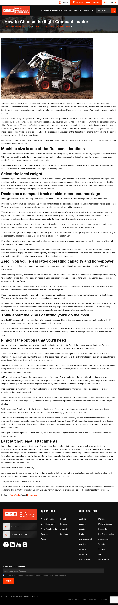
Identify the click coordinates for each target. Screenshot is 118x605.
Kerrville (82, 549)
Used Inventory (48, 524)
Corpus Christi (85, 539)
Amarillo (83, 524)
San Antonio (103, 539)
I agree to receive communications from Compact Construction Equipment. (37, 575)
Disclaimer (103, 600)
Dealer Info (87, 10)
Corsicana (83, 544)
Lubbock (83, 554)
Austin (82, 529)
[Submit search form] (113, 10)
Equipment (45, 10)
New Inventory (47, 519)
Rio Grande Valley (106, 534)
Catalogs (64, 534)
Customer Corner (24, 26)
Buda (81, 534)
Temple (101, 544)
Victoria (101, 549)
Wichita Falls (103, 559)
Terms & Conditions (88, 600)
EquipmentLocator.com (29, 596)
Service (77, 10)
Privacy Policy (73, 600)
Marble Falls (84, 559)
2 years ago (32, 495)
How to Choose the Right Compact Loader (52, 26)
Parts (70, 10)
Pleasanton (103, 529)
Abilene (82, 519)
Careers (64, 2)
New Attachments (49, 529)
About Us (64, 529)
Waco (100, 554)
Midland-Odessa (105, 524)
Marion (101, 519)
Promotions (63, 10)
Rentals (55, 10)
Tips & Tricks (14, 495)
